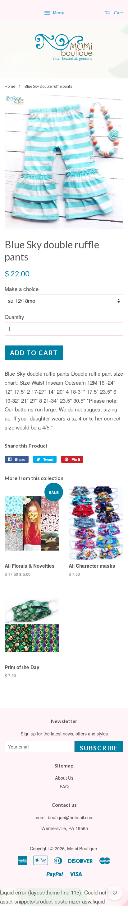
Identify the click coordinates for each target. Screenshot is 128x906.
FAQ (64, 786)
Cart (118, 12)
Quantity (14, 317)
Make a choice (22, 289)
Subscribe (99, 748)
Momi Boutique (82, 848)
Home (10, 86)
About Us (64, 777)
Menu (58, 12)
